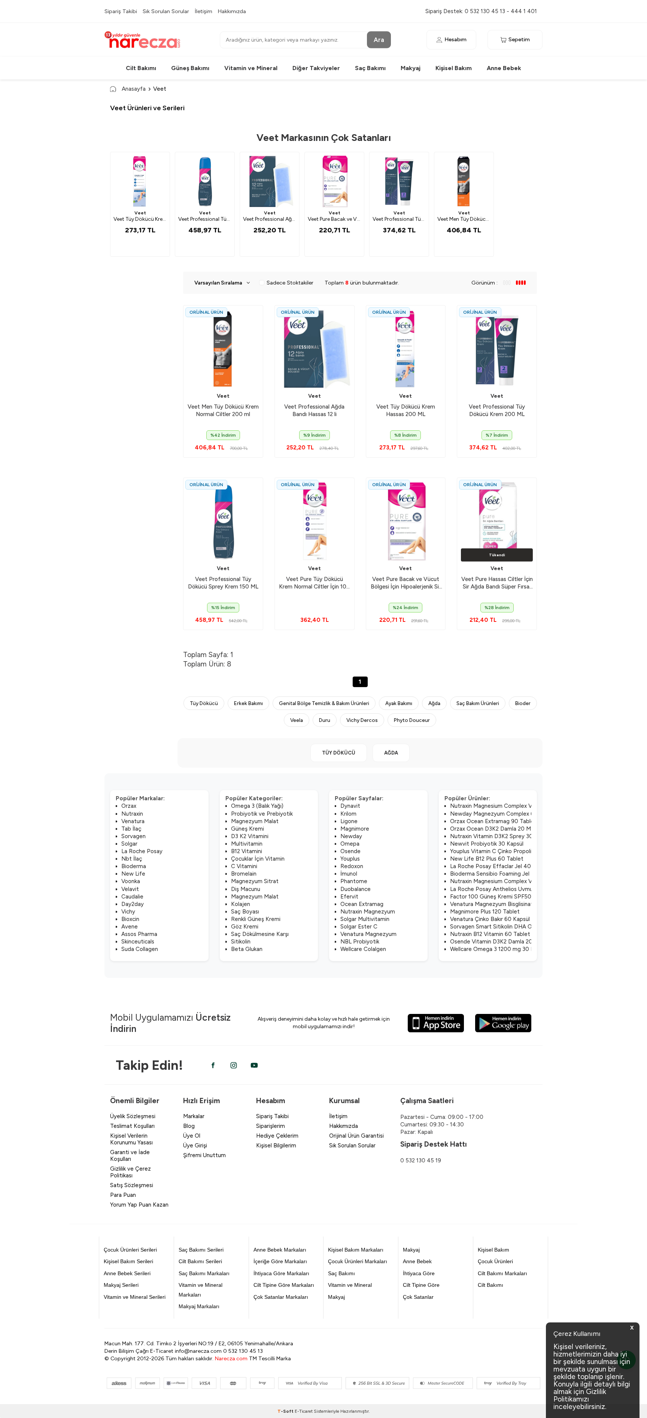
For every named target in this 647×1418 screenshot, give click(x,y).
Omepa (349, 843)
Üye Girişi (195, 1145)
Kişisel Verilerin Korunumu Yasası (131, 1139)
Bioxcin (130, 919)
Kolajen (240, 904)
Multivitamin (246, 843)
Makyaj (410, 68)
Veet (140, 213)
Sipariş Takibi (120, 11)
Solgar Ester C (358, 926)
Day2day (132, 904)
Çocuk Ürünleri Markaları (357, 1261)
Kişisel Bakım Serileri (128, 1261)
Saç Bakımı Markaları (204, 1273)
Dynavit (350, 806)
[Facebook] (213, 1065)
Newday (351, 836)
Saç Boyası (245, 911)
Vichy (128, 911)
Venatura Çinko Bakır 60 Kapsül (490, 919)
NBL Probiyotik (359, 941)
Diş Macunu (245, 889)
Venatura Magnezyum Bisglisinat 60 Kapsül (505, 904)
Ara (379, 39)
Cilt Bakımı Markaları (502, 1273)
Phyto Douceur (412, 720)
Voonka (130, 881)
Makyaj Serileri (121, 1285)
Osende (350, 851)
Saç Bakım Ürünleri (477, 703)
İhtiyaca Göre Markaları (281, 1273)
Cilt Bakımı (141, 68)
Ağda (434, 703)
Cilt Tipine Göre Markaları (283, 1285)
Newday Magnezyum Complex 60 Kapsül (503, 813)
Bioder (523, 703)
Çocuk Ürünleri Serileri (130, 1250)
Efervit (349, 896)
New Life (133, 873)
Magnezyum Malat (255, 821)
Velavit (130, 889)
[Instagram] (233, 1065)
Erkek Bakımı (248, 703)
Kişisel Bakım (453, 68)
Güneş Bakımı (190, 68)
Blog (189, 1126)
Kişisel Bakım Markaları (355, 1250)
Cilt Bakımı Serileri (200, 1261)
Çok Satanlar (418, 1297)
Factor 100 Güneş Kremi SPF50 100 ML (501, 896)
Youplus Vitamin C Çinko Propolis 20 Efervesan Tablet (519, 851)
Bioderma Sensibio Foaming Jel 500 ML (500, 873)
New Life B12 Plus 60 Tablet (486, 858)
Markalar (193, 1116)
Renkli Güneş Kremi (255, 919)
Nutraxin (132, 813)
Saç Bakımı (370, 68)
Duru (324, 720)
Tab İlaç (131, 828)
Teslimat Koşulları (132, 1126)
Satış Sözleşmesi (131, 1185)
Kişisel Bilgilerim (276, 1145)
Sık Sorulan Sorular (166, 11)
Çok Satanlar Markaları (280, 1297)
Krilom (348, 813)
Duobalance (355, 889)
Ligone (349, 821)
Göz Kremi (244, 926)
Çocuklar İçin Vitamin (258, 858)
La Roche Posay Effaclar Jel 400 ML (497, 866)
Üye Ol (191, 1135)
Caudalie (132, 896)
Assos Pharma (139, 934)
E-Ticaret (304, 1411)
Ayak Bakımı (398, 703)
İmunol (348, 873)
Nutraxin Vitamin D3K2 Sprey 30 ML (496, 836)
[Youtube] (254, 1065)
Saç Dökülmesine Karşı (260, 934)
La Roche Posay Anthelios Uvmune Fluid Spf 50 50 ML (520, 889)
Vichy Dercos (362, 720)
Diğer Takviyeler (316, 68)
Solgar (129, 843)
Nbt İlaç (131, 858)
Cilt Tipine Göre (421, 1285)
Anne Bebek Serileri (127, 1273)
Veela (296, 720)
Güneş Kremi (247, 828)
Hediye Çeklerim (277, 1135)
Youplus (350, 858)
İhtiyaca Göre (419, 1273)
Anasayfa (134, 88)
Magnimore (354, 828)
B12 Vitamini (246, 851)
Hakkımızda (232, 11)
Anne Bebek (504, 68)
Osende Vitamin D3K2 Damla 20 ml (495, 941)
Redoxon (351, 866)
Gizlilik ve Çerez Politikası (130, 1172)
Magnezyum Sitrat (255, 881)
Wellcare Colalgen (363, 949)
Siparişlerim (270, 1126)
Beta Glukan (246, 949)
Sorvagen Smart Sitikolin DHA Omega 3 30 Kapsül (514, 926)
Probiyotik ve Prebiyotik (262, 813)
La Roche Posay (141, 851)
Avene (129, 926)
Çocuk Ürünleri (495, 1261)
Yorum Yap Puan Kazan (139, 1204)
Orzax (128, 806)
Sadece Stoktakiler (290, 282)
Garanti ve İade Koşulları (130, 1155)
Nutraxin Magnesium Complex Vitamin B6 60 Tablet (516, 806)
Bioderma (133, 866)
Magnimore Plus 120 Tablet (485, 911)
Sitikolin (240, 941)
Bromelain (243, 873)
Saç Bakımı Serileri (201, 1250)
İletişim (203, 11)
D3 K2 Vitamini (249, 836)
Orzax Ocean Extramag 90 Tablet (493, 821)
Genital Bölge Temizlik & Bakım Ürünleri (324, 703)
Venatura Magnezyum (368, 934)
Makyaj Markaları (199, 1306)
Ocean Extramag (361, 904)
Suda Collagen (139, 949)
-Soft (286, 1411)
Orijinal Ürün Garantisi (356, 1135)
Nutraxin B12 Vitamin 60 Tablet (490, 934)
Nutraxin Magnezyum (367, 911)
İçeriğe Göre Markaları (280, 1261)
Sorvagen (133, 836)
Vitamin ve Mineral (250, 68)
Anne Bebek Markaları (279, 1250)
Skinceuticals (137, 941)
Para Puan (123, 1195)
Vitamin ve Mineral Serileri (134, 1297)
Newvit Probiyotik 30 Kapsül (486, 843)
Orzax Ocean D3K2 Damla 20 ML (492, 828)
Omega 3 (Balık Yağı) (257, 806)
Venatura (133, 821)
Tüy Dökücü (204, 703)
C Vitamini (244, 866)
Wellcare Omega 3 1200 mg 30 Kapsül (498, 949)
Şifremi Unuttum (204, 1155)
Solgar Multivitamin (364, 919)
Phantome (353, 881)
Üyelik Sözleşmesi (132, 1116)
